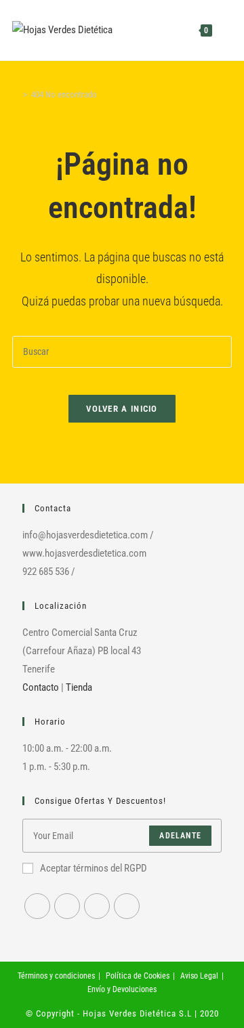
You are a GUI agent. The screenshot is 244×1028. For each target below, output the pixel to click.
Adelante (180, 835)
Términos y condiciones (56, 976)
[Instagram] (67, 906)
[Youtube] (97, 906)
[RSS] (127, 906)
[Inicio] (15, 94)
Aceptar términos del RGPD (93, 868)
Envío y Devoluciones (122, 989)
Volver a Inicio (122, 409)
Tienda (79, 687)
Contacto (40, 687)
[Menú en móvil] (223, 30)
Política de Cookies (137, 976)
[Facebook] (37, 906)
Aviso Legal (199, 976)
